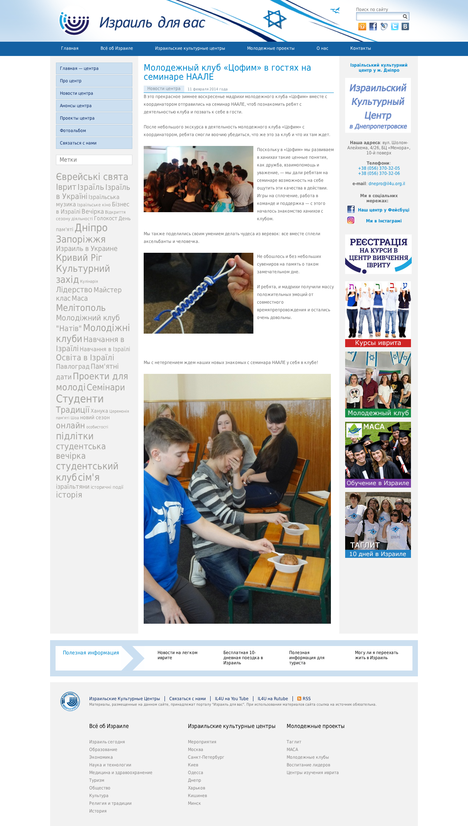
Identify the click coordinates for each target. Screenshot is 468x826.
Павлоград (73, 366)
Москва (195, 749)
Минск (194, 803)
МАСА (292, 749)
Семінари (106, 387)
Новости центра (76, 93)
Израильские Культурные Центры (124, 698)
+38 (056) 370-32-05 (379, 168)
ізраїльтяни (73, 486)
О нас (322, 48)
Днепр (194, 780)
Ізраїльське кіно (94, 204)
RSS (307, 698)
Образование (103, 749)
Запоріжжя (81, 239)
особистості (97, 427)
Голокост (105, 218)
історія (69, 494)
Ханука (99, 411)
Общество (99, 788)
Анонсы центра (76, 105)
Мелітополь (81, 308)
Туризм (96, 780)
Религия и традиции (110, 803)
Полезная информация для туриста (307, 657)
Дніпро (91, 228)
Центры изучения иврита (313, 772)
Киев (193, 764)
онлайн (70, 425)
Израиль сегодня (107, 741)
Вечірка (93, 211)
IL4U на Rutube (273, 698)
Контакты (360, 48)
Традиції (73, 409)
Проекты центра (77, 118)
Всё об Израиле (117, 48)
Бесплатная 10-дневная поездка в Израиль (243, 657)
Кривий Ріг (79, 257)
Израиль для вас (127, 21)
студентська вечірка (81, 451)
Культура (99, 795)
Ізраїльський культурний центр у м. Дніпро (379, 68)
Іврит (66, 187)
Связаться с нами (78, 143)
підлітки (75, 436)
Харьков (196, 788)
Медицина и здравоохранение (120, 772)
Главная (70, 48)
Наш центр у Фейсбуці (384, 210)
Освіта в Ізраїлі (85, 357)
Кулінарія (89, 281)
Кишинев (197, 795)
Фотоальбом (73, 130)
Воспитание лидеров (308, 764)
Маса (80, 298)
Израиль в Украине (87, 248)
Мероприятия (202, 741)
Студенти (80, 399)
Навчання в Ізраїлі (105, 349)
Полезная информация (91, 653)
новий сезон (95, 417)
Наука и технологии (110, 764)
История (98, 811)
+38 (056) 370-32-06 (379, 173)
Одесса (195, 772)
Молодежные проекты (271, 48)
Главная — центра (79, 68)
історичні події (107, 487)
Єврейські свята (92, 176)
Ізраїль (91, 187)
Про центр (71, 80)
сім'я (89, 477)
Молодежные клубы (308, 757)
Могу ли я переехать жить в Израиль (376, 655)
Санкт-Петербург (206, 757)
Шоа (75, 418)
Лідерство (74, 289)
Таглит (294, 741)
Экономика (101, 757)
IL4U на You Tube (232, 698)
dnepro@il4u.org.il (387, 183)
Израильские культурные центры (190, 48)
